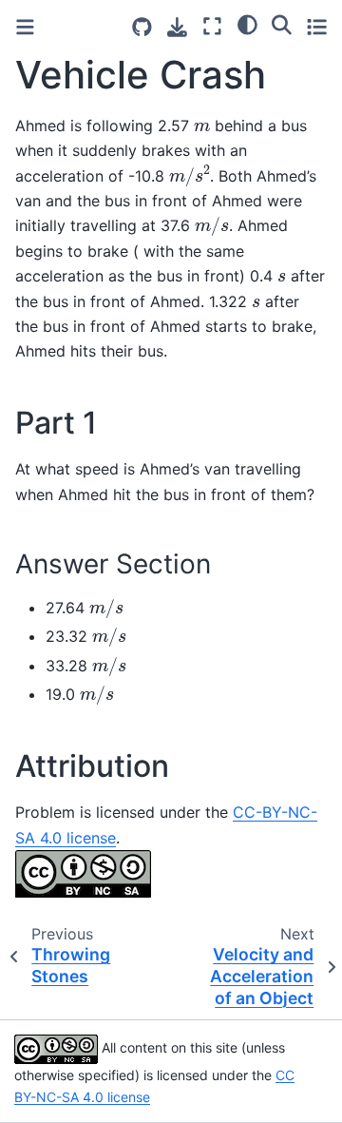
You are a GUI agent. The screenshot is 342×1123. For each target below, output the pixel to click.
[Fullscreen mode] (212, 26)
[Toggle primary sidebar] (25, 27)
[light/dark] (247, 24)
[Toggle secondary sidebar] (316, 26)
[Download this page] (177, 27)
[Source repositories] (142, 27)
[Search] (281, 24)
